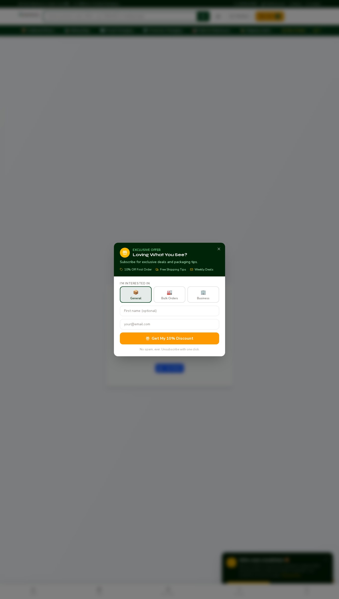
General (135, 294)
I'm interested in (135, 283)
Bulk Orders (169, 294)
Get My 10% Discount (172, 338)
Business (203, 294)
